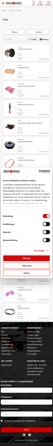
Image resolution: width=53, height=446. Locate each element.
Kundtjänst (34, 328)
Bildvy (45, 39)
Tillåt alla (26, 258)
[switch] (46, 224)
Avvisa (26, 273)
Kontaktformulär (34, 374)
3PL (3, 332)
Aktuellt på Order (8, 351)
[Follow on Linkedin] (24, 435)
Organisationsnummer (10, 409)
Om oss (4, 335)
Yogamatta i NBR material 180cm (29, 123)
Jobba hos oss (7, 348)
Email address (7, 385)
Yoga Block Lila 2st (24, 290)
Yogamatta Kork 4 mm (25, 105)
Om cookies (32, 354)
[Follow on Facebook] (30, 435)
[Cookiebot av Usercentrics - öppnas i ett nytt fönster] (39, 171)
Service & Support (34, 338)
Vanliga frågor (33, 335)
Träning (12, 10)
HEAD (19, 121)
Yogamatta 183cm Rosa (26, 86)
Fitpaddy (20, 84)
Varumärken (6, 354)
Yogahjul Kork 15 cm (25, 49)
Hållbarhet (5, 341)
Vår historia (6, 338)
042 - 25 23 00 (40, 365)
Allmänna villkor (33, 332)
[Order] (14, 3)
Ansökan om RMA (34, 341)
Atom (19, 47)
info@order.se (38, 368)
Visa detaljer (39, 250)
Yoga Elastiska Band (25, 142)
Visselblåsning (7, 344)
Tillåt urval (26, 265)
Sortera (38, 32)
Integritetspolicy (33, 351)
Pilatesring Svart (23, 308)
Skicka (26, 430)
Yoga (19, 10)
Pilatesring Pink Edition (26, 160)
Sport (5, 10)
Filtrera (14, 32)
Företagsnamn (7, 397)
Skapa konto (6, 365)
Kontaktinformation (35, 371)
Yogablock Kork (23, 67)
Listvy (34, 39)
